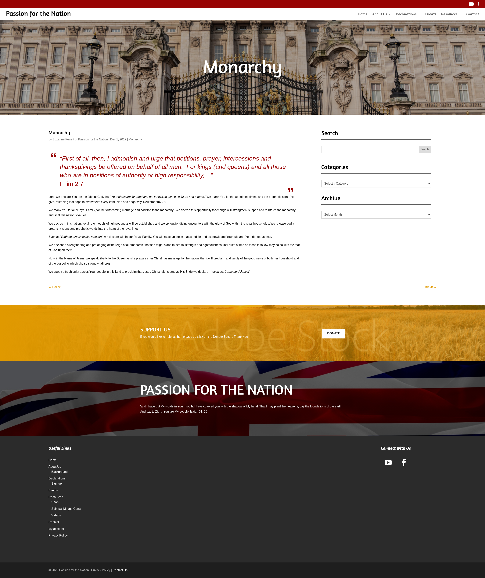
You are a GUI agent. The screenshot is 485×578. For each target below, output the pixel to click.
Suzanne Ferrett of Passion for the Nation (80, 139)
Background (59, 471)
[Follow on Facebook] (404, 463)
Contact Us (120, 570)
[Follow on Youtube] (388, 463)
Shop (55, 502)
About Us (379, 14)
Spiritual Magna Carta (66, 508)
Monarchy (135, 139)
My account (56, 528)
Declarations (406, 14)
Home (362, 14)
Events (430, 14)
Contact (472, 14)
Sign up (56, 483)
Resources (449, 14)
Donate (333, 333)
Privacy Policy (58, 535)
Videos (56, 515)
